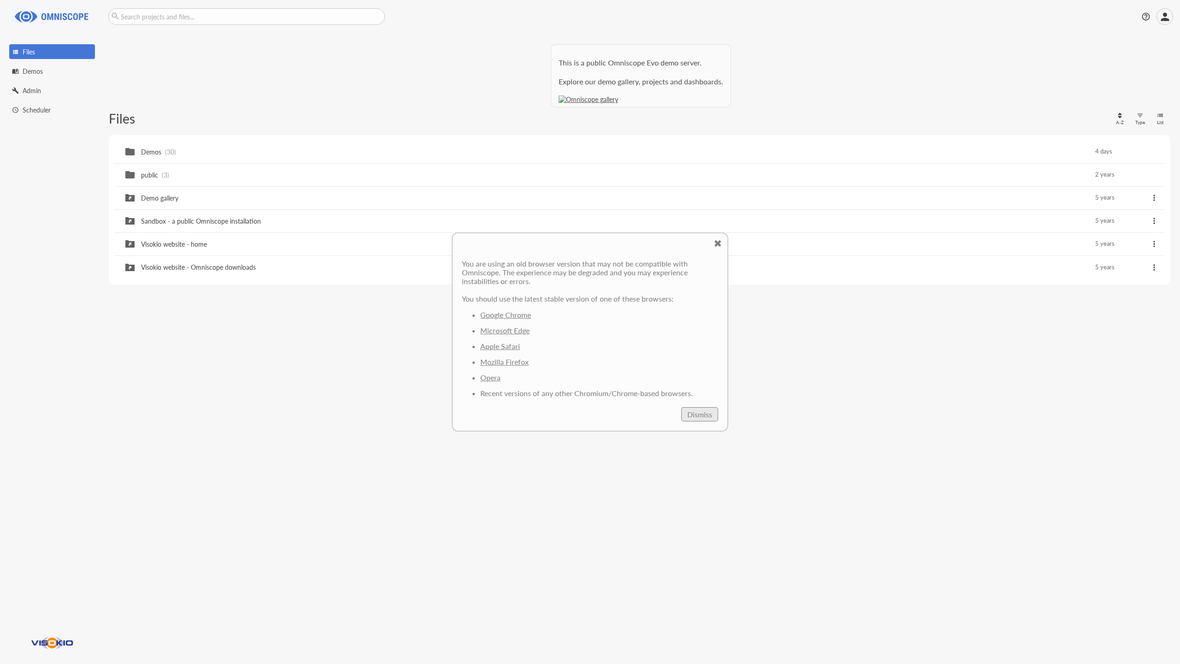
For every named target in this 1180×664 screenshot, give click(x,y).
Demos (151, 152)
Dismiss (699, 414)
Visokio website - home (174, 244)
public (149, 175)
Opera (490, 377)
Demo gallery (159, 198)
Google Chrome (505, 314)
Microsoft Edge (505, 330)
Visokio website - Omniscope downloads (198, 267)
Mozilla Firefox (504, 361)
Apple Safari (500, 346)
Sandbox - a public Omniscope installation (201, 221)
